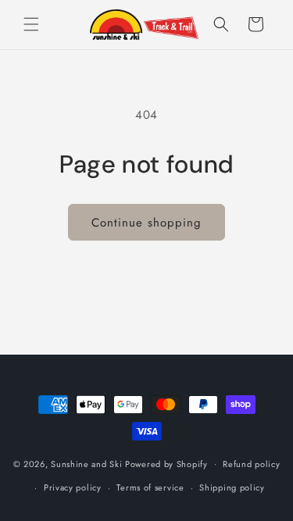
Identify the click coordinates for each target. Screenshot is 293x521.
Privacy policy (73, 487)
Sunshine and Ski (86, 463)
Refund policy (251, 464)
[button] (31, 24)
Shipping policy (232, 487)
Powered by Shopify (166, 463)
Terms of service (150, 487)
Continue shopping (146, 222)
